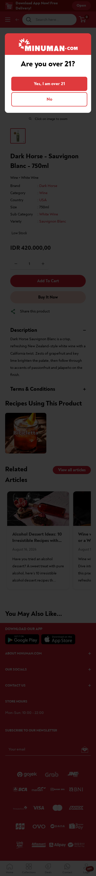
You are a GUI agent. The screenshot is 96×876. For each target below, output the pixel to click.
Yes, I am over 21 (49, 83)
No (49, 99)
